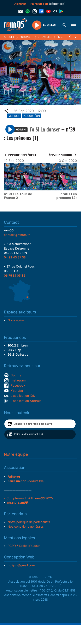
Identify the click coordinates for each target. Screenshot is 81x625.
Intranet (17, 502)
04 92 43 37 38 (15, 257)
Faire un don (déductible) (28, 434)
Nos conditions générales (26, 526)
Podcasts (26, 36)
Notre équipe (16, 454)
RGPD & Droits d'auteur (24, 546)
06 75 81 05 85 (14, 275)
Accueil (9, 36)
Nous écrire (16, 320)
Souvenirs (45, 36)
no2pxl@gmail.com (21, 565)
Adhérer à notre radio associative (33, 423)
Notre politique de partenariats (29, 522)
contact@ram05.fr (17, 235)
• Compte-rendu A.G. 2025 (28, 498)
